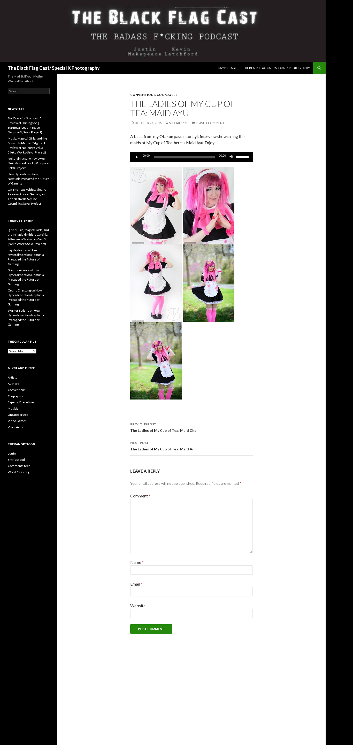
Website (137, 605)
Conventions (142, 95)
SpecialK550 (178, 123)
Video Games (17, 421)
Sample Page (227, 68)
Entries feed (16, 460)
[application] (191, 157)
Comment (140, 495)
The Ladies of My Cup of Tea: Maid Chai (163, 427)
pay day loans (17, 250)
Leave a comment (210, 123)
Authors (13, 384)
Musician (14, 408)
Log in (12, 453)
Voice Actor (16, 427)
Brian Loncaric (18, 270)
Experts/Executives (21, 402)
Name (137, 562)
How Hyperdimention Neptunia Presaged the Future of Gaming (28, 178)
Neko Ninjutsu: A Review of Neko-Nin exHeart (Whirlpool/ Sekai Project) (28, 163)
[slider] (243, 156)
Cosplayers (167, 95)
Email (136, 583)
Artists (12, 377)
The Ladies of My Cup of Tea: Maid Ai (161, 446)
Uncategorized (18, 415)
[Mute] (231, 157)
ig (9, 230)
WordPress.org (18, 472)
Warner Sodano (18, 310)
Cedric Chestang (19, 290)
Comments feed (19, 466)
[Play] (137, 157)
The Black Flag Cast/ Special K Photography (54, 68)
